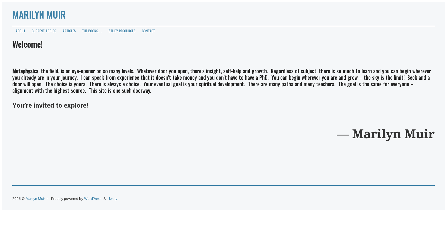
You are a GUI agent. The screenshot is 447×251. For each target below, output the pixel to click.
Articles (69, 30)
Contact (148, 30)
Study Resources (121, 30)
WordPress (92, 199)
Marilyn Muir (39, 14)
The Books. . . (92, 30)
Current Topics (44, 30)
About (20, 30)
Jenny (113, 199)
